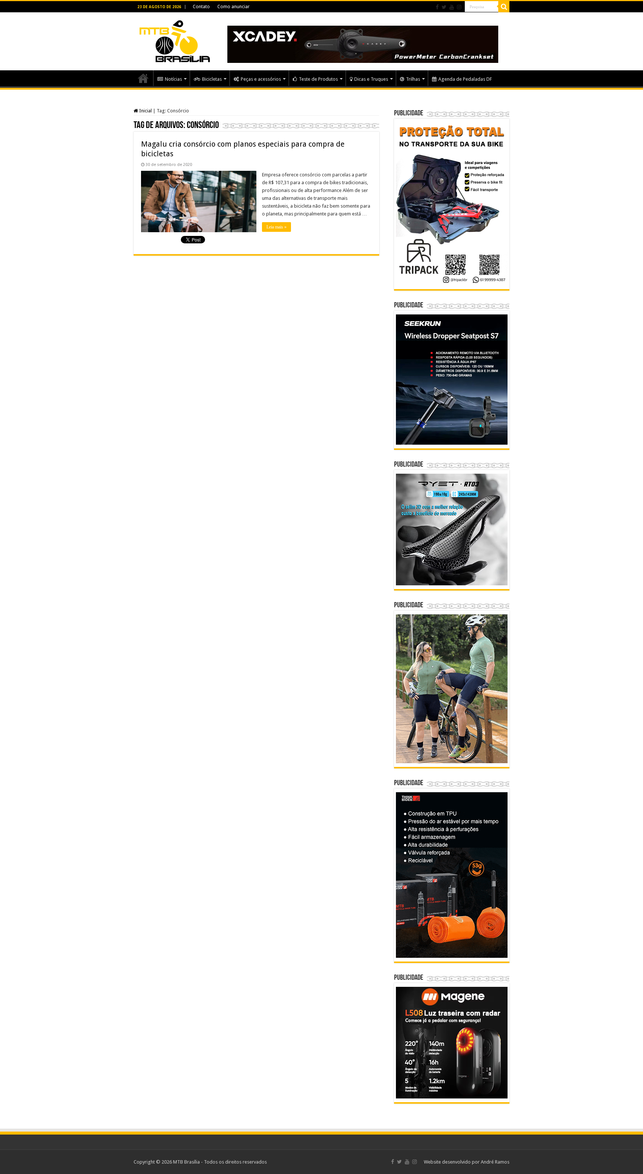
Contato (201, 6)
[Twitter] (444, 7)
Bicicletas (212, 79)
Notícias (173, 79)
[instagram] (459, 7)
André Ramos (495, 1162)
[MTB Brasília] (174, 40)
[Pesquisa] (503, 6)
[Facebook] (437, 7)
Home (143, 78)
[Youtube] (452, 7)
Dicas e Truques (371, 79)
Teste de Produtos (318, 79)
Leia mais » (276, 227)
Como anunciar (233, 6)
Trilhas (413, 79)
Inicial (145, 110)
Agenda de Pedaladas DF (465, 79)
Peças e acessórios (261, 79)
